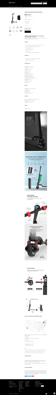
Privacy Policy (20, 383)
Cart (45, 3)
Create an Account (45, 1)
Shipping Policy (20, 385)
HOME (9, 6)
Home (9, 8)
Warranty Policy (21, 386)
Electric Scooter (13, 8)
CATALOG (13, 6)
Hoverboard (26, 386)
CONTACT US (20, 6)
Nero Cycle (12, 2)
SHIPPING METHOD (27, 21)
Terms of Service (21, 387)
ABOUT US (16, 6)
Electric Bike (26, 384)
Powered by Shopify (16, 393)
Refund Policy (20, 384)
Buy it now (27, 31)
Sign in (41, 1)
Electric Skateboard (27, 385)
